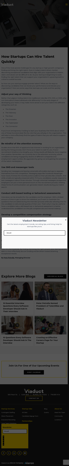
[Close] (65, 219)
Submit (5, 242)
